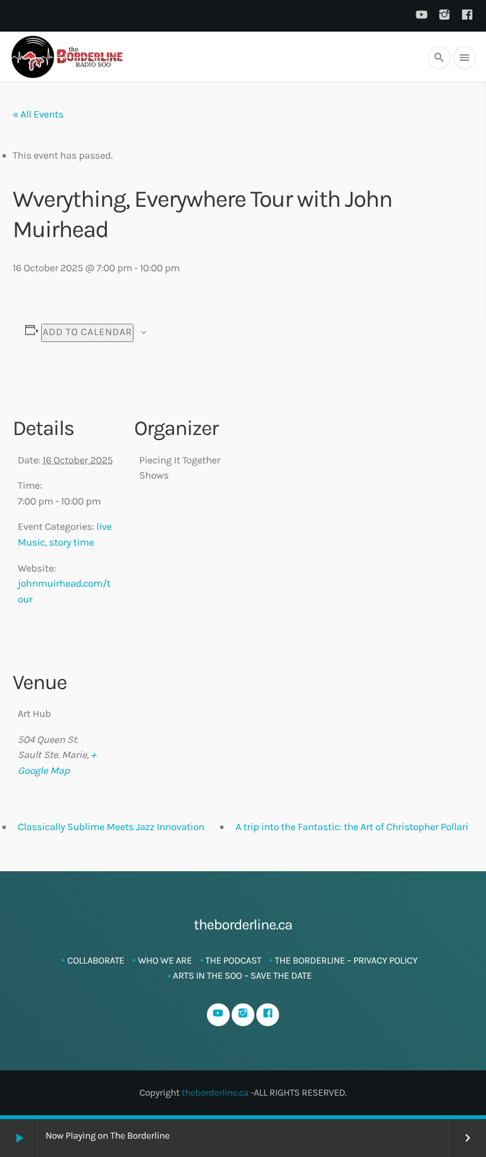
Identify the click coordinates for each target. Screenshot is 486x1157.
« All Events (38, 115)
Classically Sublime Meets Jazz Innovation (111, 827)
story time (71, 543)
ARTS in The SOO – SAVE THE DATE (242, 975)
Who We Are (165, 960)
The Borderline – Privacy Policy (346, 960)
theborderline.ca (215, 1092)
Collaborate (95, 960)
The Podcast (233, 960)
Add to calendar (87, 332)
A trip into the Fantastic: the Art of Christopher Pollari (351, 827)
